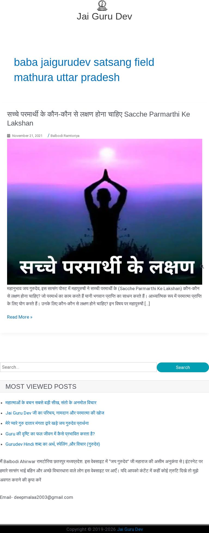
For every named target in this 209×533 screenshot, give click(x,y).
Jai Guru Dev (104, 16)
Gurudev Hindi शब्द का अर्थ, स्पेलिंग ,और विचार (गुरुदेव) (52, 444)
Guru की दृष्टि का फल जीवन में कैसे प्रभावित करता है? (50, 433)
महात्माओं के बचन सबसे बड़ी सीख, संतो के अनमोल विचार (50, 402)
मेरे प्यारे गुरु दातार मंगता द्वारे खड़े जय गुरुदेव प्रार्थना (47, 423)
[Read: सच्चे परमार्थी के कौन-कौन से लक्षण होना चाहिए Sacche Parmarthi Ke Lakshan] (104, 211)
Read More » (19, 317)
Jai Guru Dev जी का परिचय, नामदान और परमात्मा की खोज (54, 413)
